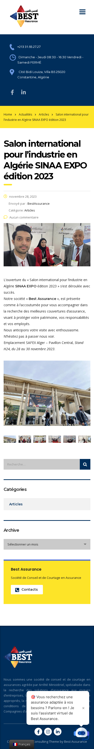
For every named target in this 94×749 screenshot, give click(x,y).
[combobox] (47, 544)
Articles (16, 504)
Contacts (29, 589)
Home (8, 114)
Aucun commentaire (24, 217)
